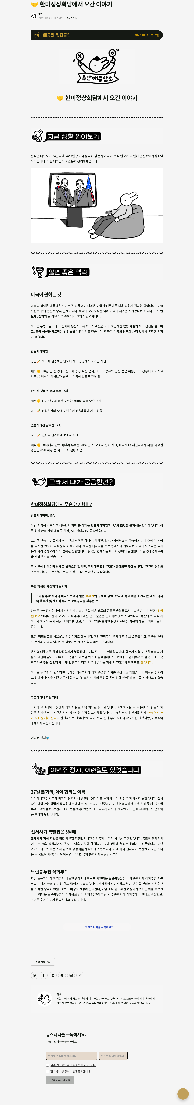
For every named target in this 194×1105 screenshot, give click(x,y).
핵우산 (90, 596)
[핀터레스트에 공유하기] (62, 975)
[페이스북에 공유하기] (44, 975)
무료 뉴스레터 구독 (60, 1080)
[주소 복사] (80, 975)
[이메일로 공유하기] (71, 975)
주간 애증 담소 (43, 961)
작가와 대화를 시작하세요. (99, 927)
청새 (59, 994)
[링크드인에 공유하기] (53, 975)
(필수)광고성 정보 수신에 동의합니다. (70, 1071)
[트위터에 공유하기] (34, 975)
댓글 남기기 (72, 18)
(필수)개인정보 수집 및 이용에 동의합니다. (73, 1065)
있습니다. (146, 662)
